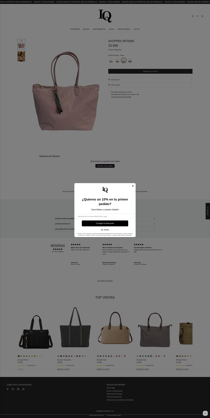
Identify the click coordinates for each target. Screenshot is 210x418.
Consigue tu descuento (105, 223)
